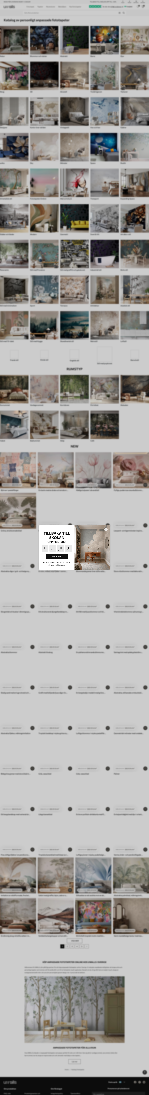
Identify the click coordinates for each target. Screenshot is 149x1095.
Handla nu (57, 556)
